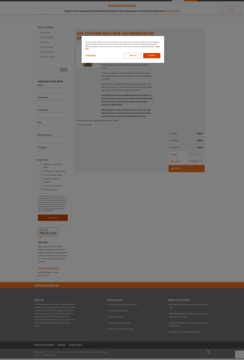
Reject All (133, 55)
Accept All (151, 55)
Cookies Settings (90, 55)
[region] (123, 49)
